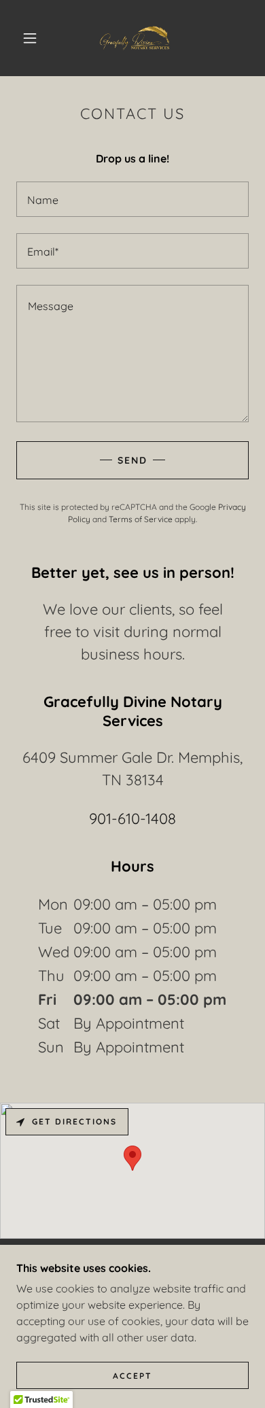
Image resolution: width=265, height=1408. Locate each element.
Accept (132, 1376)
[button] (29, 38)
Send (132, 460)
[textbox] (132, 199)
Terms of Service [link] (141, 519)
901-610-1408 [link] (132, 818)
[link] (134, 38)
